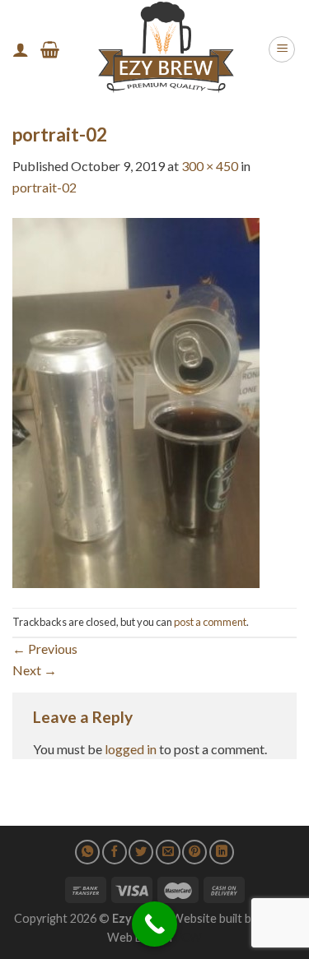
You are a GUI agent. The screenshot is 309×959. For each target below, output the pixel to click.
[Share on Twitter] (141, 852)
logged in (131, 749)
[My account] (20, 49)
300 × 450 (209, 166)
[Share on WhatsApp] (87, 852)
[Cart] (49, 49)
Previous (44, 648)
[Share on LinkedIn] (221, 852)
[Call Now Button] (154, 924)
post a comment (210, 621)
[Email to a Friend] (168, 852)
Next (34, 670)
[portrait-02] (136, 401)
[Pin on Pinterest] (194, 852)
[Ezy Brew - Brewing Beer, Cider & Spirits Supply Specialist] (163, 49)
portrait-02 (44, 187)
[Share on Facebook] (114, 852)
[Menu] (282, 49)
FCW (188, 937)
